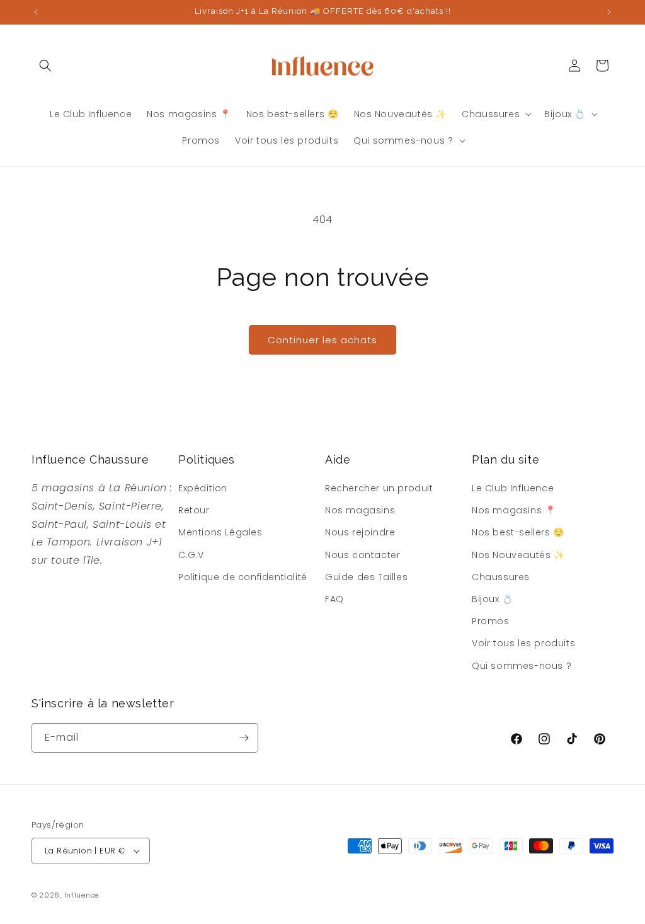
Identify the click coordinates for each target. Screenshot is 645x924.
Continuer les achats (322, 339)
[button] (45, 65)
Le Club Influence (513, 488)
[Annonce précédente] (36, 12)
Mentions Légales (220, 532)
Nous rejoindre (360, 532)
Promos (491, 621)
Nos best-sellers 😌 (518, 532)
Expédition (202, 488)
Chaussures (501, 577)
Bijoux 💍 (492, 599)
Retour (194, 510)
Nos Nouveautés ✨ (518, 555)
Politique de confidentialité (242, 577)
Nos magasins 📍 (514, 510)
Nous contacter (362, 555)
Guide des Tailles (366, 577)
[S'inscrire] (244, 738)
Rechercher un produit (379, 488)
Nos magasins (360, 510)
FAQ (334, 599)
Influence (81, 895)
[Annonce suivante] (609, 12)
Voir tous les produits (523, 643)
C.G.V (191, 555)
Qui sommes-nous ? (521, 665)
